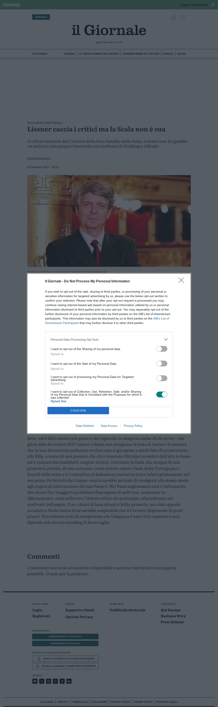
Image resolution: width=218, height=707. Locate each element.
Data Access (109, 425)
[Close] (183, 281)
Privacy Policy (133, 425)
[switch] (161, 349)
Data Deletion (85, 425)
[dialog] (109, 353)
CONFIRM (78, 410)
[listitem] (109, 339)
